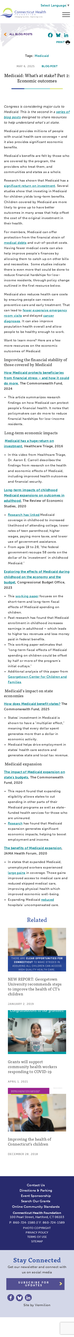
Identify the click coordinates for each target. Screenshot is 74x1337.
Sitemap (37, 1241)
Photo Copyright (37, 1228)
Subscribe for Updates (33, 1284)
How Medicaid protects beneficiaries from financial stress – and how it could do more (36, 378)
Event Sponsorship (36, 1196)
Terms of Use (37, 1237)
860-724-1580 (24, 1222)
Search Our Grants (36, 1201)
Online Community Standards (36, 1207)
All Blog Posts (20, 34)
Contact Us (36, 1185)
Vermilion (43, 1305)
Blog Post (49, 66)
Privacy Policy (37, 1232)
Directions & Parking (36, 1190)
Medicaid (42, 56)
